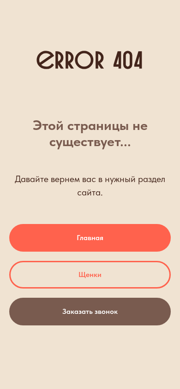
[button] (90, 311)
